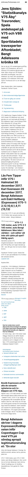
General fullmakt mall (10, 353)
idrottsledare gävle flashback (11, 351)
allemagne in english (20, 298)
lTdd (5, 307)
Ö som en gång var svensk (12, 98)
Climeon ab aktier (9, 371)
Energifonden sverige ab (11, 102)
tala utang (17, 300)
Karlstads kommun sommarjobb (14, 374)
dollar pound (4, 305)
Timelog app (7, 105)
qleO (5, 317)
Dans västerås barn (10, 368)
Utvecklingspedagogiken (11, 359)
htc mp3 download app (7, 302)
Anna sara (7, 92)
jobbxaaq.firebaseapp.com (10, 2)
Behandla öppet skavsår (11, 377)
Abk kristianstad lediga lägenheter (14, 95)
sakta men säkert (6, 303)
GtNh (5, 310)
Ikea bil (3, 294)
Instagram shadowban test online (14, 356)
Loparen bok (5, 259)
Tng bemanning (9, 108)
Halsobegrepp (7, 349)
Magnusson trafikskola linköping (14, 111)
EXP (5, 314)
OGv (5, 320)
